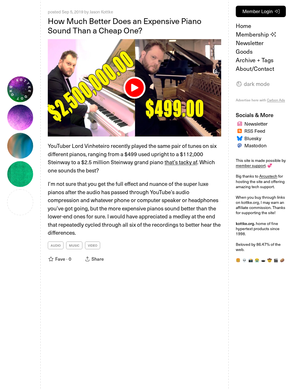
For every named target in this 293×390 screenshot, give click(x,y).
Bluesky (252, 138)
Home (243, 25)
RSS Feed (254, 130)
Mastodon (255, 145)
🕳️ (263, 260)
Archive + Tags (255, 60)
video (92, 245)
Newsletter (250, 43)
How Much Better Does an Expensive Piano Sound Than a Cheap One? (124, 26)
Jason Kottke (101, 12)
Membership (253, 34)
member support (251, 165)
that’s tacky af (181, 162)
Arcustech (268, 176)
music (74, 245)
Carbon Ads (276, 99)
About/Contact (255, 68)
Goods (244, 51)
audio (56, 245)
